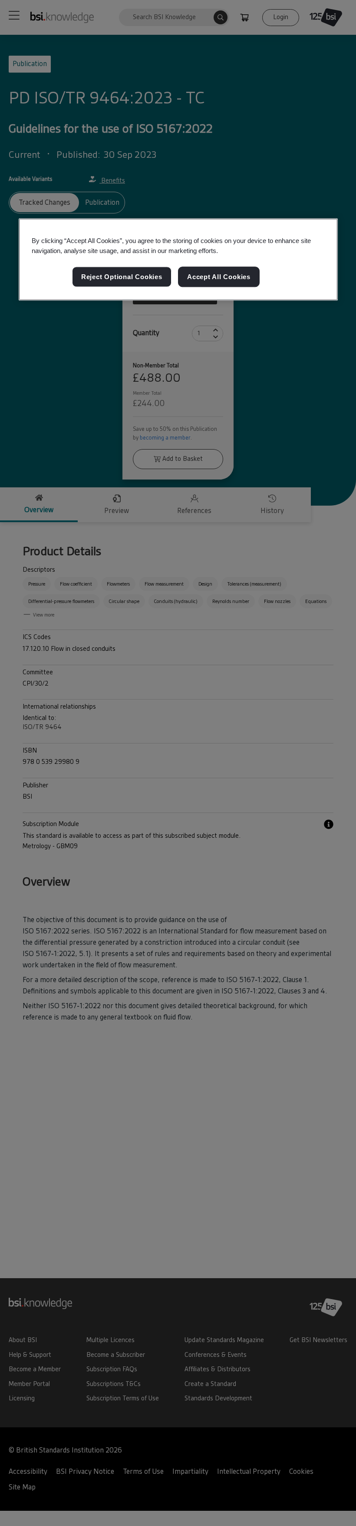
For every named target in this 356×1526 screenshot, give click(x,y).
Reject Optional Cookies (121, 276)
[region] (178, 259)
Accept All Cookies (219, 276)
